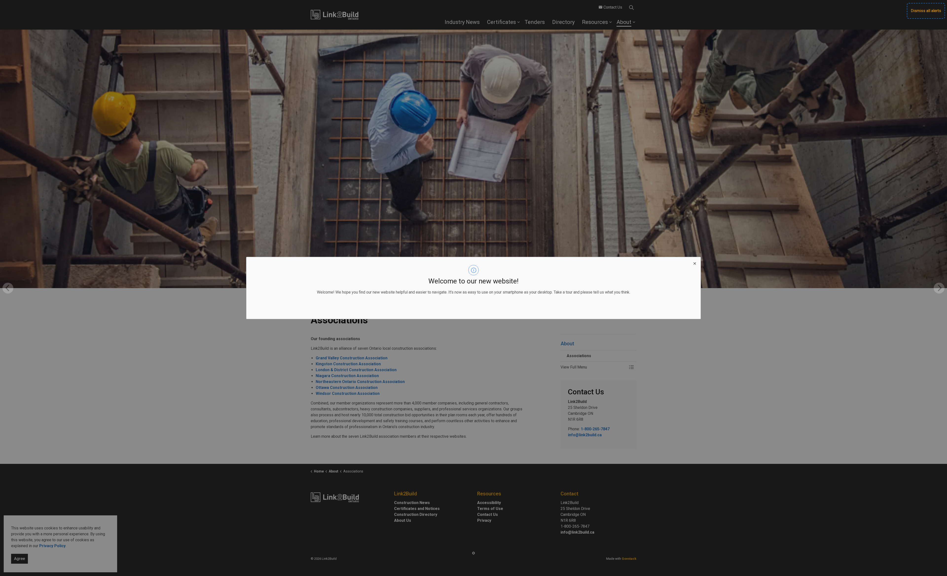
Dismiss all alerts (926, 10)
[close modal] (695, 263)
